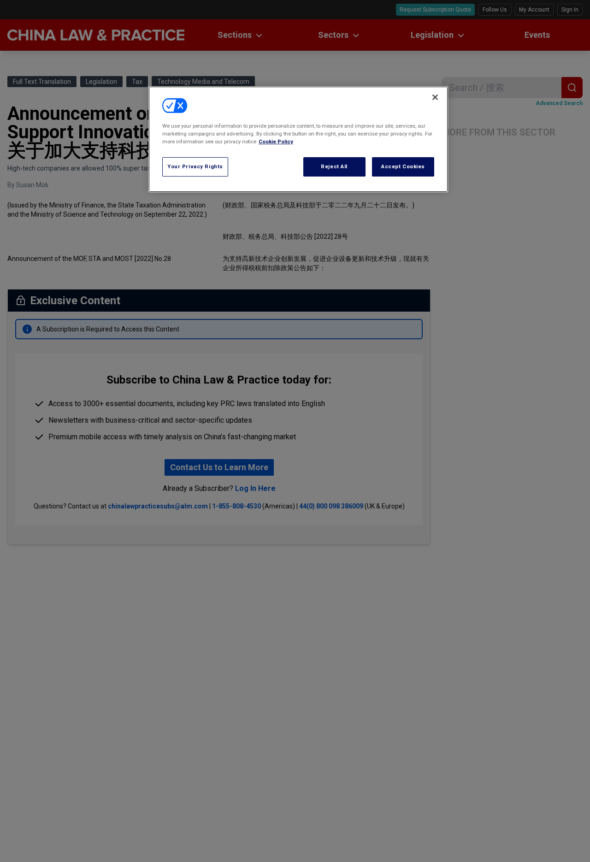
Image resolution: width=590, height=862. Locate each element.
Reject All (334, 166)
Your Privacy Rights (195, 166)
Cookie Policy (276, 141)
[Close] (435, 97)
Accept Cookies (403, 166)
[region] (298, 139)
